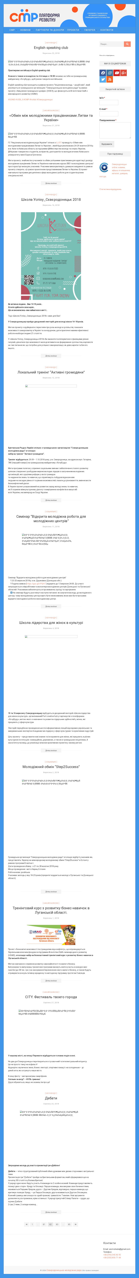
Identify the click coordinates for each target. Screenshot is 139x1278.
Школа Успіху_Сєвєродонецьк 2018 (51, 200)
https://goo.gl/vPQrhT (36, 584)
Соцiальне (51, 512)
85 (69, 1225)
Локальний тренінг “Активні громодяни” (51, 372)
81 (44, 1225)
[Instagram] (109, 73)
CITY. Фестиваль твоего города (51, 997)
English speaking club (51, 48)
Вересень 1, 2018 (51, 918)
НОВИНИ (25, 30)
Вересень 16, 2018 (51, 205)
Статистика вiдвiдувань (110, 189)
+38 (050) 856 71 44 (112, 1258)
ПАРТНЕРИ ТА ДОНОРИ (50, 30)
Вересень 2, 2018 (51, 772)
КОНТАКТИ (106, 30)
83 (57, 1225)
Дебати (51, 1098)
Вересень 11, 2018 (51, 527)
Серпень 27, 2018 (51, 1003)
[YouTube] (116, 73)
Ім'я (102, 98)
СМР (12, 30)
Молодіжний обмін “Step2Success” (51, 767)
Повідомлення (107, 120)
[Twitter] (102, 79)
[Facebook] (102, 73)
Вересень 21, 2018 (51, 126)
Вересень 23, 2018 (51, 53)
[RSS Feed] (109, 79)
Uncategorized (51, 111)
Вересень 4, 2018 (51, 628)
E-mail (103, 109)
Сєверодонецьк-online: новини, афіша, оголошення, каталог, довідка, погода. (114, 170)
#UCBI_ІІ (19, 99)
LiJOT (59, 143)
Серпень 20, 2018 (51, 1104)
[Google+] (123, 73)
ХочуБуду (51, 43)
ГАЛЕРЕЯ (89, 30)
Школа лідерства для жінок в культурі (51, 623)
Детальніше (51, 183)
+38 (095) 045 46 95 (112, 1255)
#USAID (11, 99)
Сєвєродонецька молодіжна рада (64, 1270)
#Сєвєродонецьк (45, 99)
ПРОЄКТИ (73, 30)
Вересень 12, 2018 (51, 378)
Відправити (107, 144)
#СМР (26, 99)
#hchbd (32, 99)
